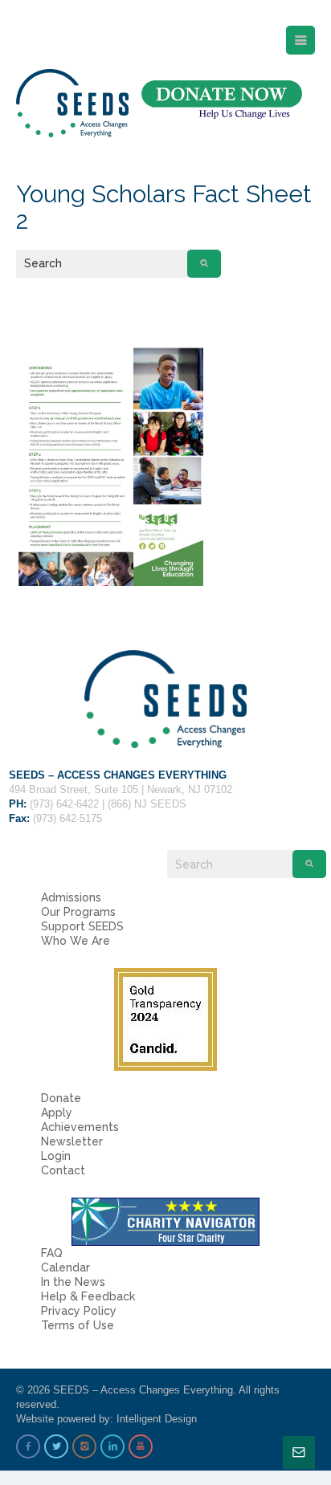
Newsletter (72, 1141)
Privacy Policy (78, 1310)
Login (56, 1155)
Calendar (65, 1267)
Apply (56, 1112)
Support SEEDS (82, 926)
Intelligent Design (156, 1419)
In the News (73, 1281)
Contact (63, 1170)
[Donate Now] (221, 100)
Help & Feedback (88, 1296)
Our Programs (78, 911)
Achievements (80, 1127)
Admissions (71, 897)
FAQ (52, 1253)
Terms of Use (77, 1325)
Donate (61, 1098)
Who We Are (75, 940)
